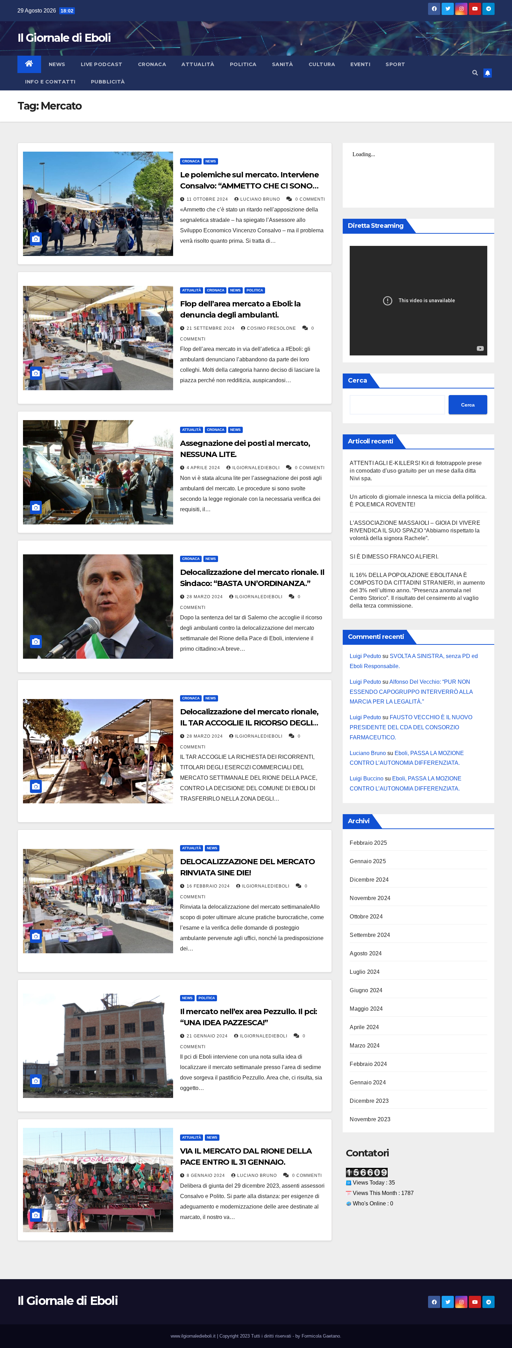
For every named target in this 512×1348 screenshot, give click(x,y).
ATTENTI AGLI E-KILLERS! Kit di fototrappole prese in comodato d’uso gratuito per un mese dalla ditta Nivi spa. (416, 470)
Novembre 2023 (370, 1119)
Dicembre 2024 (369, 880)
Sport (395, 64)
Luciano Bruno (260, 199)
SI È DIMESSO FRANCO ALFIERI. (394, 557)
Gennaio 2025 (368, 861)
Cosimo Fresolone (272, 328)
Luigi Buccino (366, 778)
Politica (243, 64)
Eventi (360, 64)
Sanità (282, 64)
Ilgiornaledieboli (256, 467)
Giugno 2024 (366, 990)
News (57, 64)
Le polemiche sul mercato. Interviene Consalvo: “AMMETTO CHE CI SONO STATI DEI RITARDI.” (249, 186)
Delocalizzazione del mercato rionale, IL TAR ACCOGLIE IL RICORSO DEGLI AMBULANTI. (249, 723)
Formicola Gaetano (321, 1336)
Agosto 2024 (366, 953)
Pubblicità (108, 82)
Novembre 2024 (370, 898)
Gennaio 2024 (368, 1082)
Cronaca (152, 64)
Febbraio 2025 (368, 843)
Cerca (357, 380)
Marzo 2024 (365, 1046)
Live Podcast (102, 64)
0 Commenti (310, 199)
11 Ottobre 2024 (208, 199)
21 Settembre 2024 (211, 328)
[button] (475, 73)
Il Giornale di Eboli (63, 38)
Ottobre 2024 (366, 917)
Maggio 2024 (366, 1009)
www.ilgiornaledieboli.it (194, 1336)
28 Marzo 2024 (205, 596)
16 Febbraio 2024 (209, 886)
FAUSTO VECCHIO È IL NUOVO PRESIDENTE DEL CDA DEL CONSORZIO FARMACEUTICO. (411, 727)
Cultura (322, 64)
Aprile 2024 (364, 1027)
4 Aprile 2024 (204, 467)
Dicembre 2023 (369, 1101)
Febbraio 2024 (368, 1064)
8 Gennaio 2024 (206, 1175)
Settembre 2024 (370, 935)
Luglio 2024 (365, 972)
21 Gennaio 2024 (208, 1036)
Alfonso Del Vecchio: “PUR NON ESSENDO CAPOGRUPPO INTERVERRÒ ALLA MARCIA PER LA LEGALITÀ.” (411, 692)
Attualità (198, 64)
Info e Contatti (50, 82)
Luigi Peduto (365, 656)
